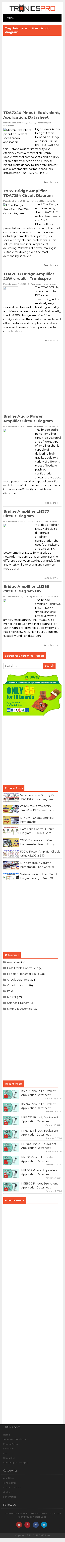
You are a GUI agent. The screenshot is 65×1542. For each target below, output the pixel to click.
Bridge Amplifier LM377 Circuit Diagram (26, 513)
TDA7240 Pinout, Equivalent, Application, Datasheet (31, 115)
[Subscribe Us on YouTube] (19, 1525)
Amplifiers (13, 962)
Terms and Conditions (14, 1439)
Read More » (50, 182)
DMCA (6, 1453)
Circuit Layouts (17, 985)
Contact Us (9, 1458)
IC (8, 991)
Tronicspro (42, 122)
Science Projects (18, 1002)
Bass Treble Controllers (22, 968)
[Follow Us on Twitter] (44, 1525)
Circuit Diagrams (18, 979)
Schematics (9, 1496)
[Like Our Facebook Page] (36, 1525)
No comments (48, 201)
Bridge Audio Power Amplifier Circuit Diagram (28, 418)
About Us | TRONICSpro (15, 1462)
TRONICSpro (43, 1535)
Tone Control (10, 1482)
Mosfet (11, 997)
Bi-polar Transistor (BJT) (23, 973)
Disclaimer (8, 1448)
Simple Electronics (19, 1008)
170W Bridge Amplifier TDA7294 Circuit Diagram (28, 193)
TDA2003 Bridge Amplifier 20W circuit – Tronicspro (28, 276)
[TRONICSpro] (32, 12)
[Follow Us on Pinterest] (27, 1525)
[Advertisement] (32, 74)
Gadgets (7, 1492)
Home (6, 1434)
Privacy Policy (10, 1444)
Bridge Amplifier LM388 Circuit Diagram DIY (26, 588)
